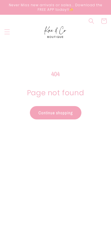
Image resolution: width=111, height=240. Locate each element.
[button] (7, 32)
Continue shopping (55, 113)
